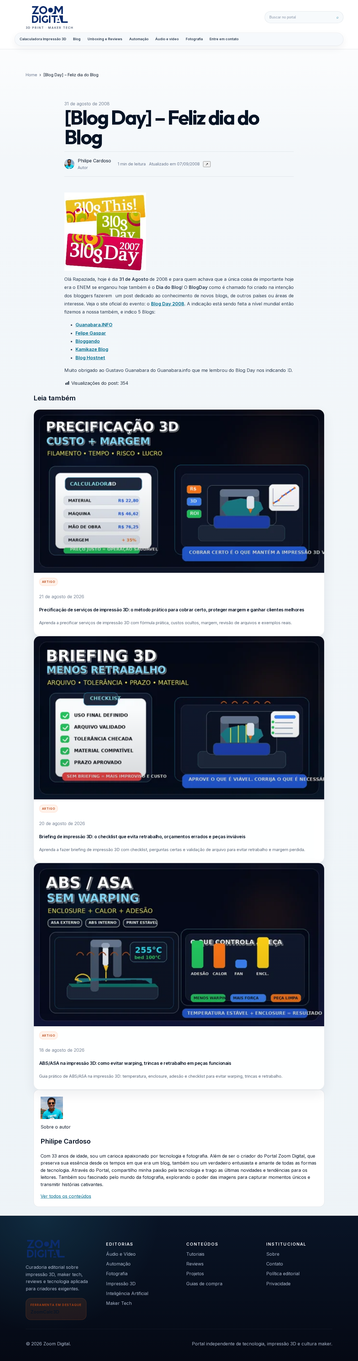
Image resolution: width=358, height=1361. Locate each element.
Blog (77, 39)
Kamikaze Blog (92, 349)
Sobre (272, 1254)
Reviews (195, 1264)
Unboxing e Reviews (105, 39)
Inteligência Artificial (127, 1293)
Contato (274, 1264)
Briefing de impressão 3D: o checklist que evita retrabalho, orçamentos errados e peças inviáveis (142, 836)
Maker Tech (119, 1303)
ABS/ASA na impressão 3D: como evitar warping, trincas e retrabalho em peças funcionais (135, 1063)
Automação (139, 39)
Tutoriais (195, 1254)
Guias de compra (204, 1283)
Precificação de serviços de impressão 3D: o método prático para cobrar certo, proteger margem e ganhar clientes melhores (171, 609)
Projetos (195, 1273)
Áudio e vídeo (167, 39)
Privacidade (278, 1283)
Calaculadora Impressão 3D (43, 39)
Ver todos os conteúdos (66, 1196)
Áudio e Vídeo (121, 1254)
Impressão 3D (121, 1283)
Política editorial (283, 1273)
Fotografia (194, 39)
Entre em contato (224, 39)
